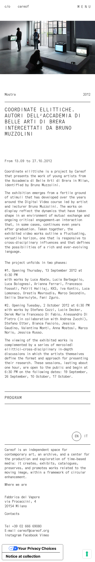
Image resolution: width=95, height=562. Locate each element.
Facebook (30, 535)
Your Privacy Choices (37, 548)
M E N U (83, 7)
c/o (7, 6)
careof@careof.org (33, 530)
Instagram (13, 535)
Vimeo (44, 535)
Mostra (10, 94)
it (86, 436)
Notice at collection (23, 556)
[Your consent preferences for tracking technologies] (87, 554)
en (76, 436)
